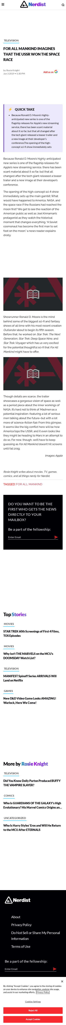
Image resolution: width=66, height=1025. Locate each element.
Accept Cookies (33, 1019)
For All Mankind (29, 484)
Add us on (48, 72)
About (15, 917)
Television (11, 40)
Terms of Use (20, 946)
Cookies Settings (33, 1001)
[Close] (62, 981)
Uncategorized (15, 817)
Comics (9, 795)
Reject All (33, 1010)
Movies (9, 623)
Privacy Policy (21, 925)
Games (8, 690)
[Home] (17, 902)
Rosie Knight (13, 70)
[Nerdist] (33, 5)
